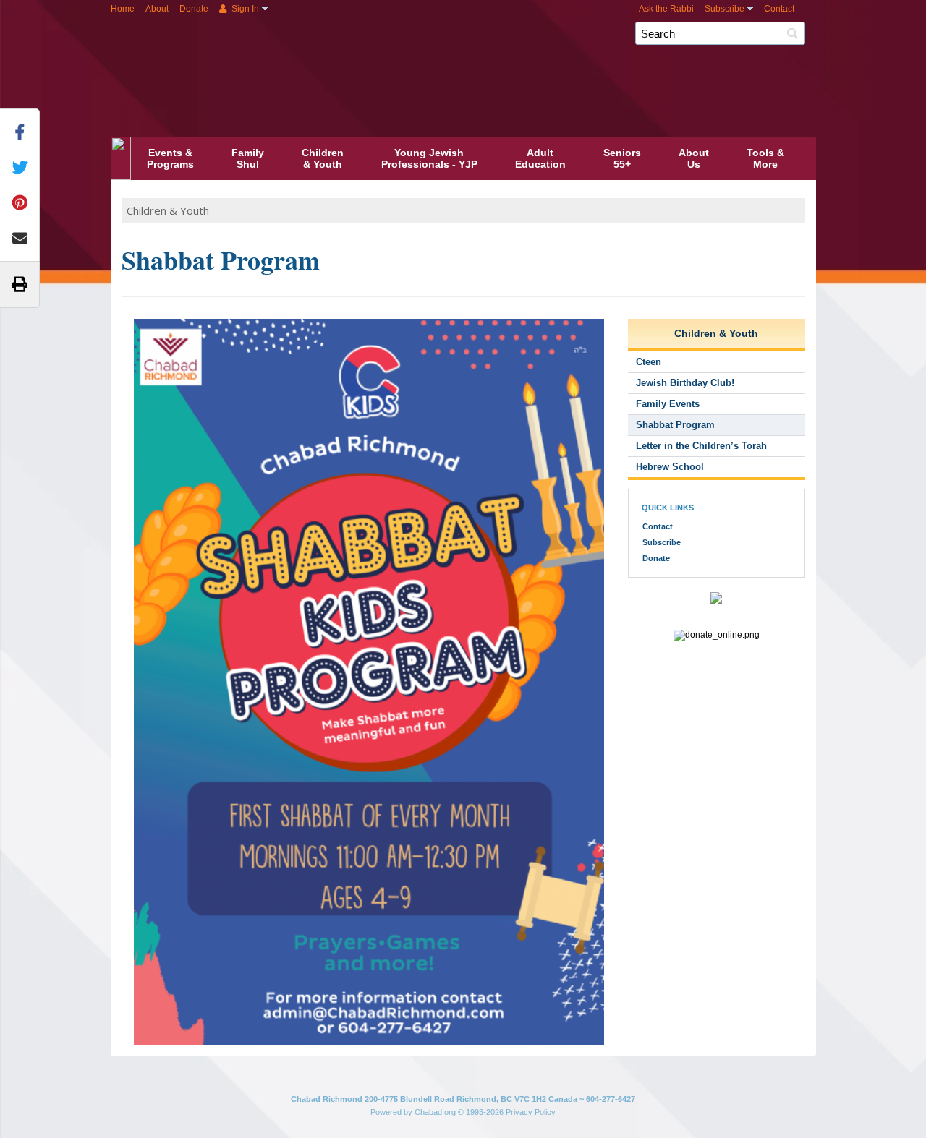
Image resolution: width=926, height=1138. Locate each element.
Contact (779, 9)
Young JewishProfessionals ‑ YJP (429, 158)
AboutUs (694, 158)
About (157, 9)
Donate (193, 9)
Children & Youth (168, 210)
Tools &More (765, 158)
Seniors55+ (622, 158)
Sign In (244, 9)
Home (123, 9)
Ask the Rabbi (666, 9)
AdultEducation (540, 158)
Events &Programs (170, 158)
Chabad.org (435, 1112)
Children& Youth (323, 158)
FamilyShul (248, 158)
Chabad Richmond (505, 56)
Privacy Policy (531, 1112)
